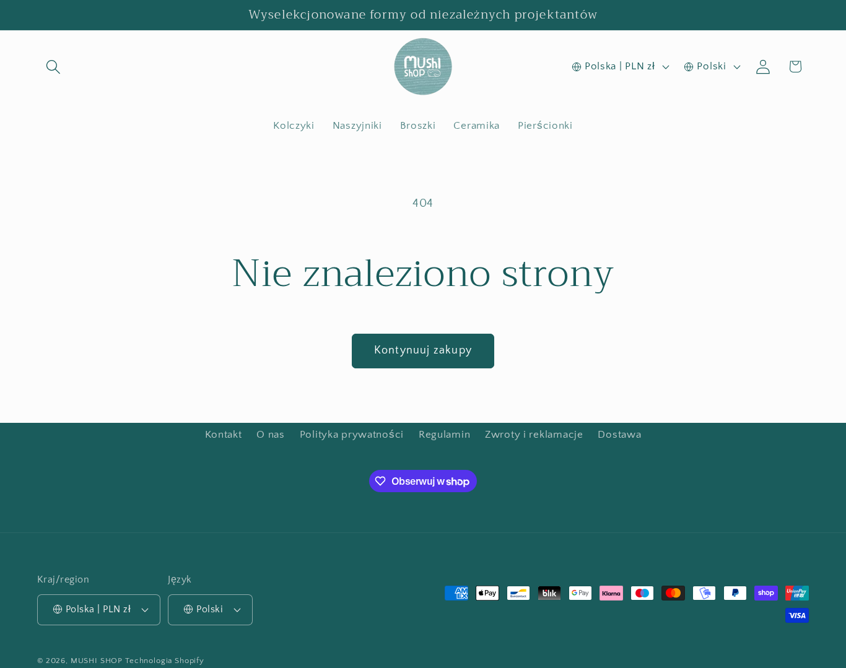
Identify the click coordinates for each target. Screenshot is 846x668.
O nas (270, 434)
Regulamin (444, 434)
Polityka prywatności (352, 434)
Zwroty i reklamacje (534, 434)
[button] (53, 66)
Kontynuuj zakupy (423, 350)
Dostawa (619, 434)
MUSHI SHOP (97, 660)
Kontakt (223, 434)
